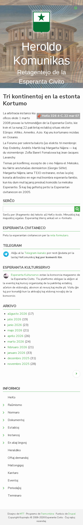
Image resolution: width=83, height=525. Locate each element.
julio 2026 (14, 319)
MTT (22, 513)
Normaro (13, 412)
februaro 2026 (17, 347)
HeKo (11, 397)
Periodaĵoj (14, 488)
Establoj (13, 427)
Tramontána (47, 513)
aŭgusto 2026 (17, 314)
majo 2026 (15, 330)
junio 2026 (15, 325)
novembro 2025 (19, 364)
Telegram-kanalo (35, 253)
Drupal (72, 513)
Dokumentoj (16, 420)
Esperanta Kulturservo (25, 275)
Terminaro (14, 495)
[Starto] (41, 22)
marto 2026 (16, 341)
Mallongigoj (16, 465)
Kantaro (13, 473)
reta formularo (59, 235)
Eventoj (13, 480)
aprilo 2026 (16, 336)
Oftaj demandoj (18, 458)
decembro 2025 (19, 358)
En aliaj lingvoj (17, 443)
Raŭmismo (15, 405)
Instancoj (14, 435)
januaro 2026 (16, 353)
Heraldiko (14, 450)
